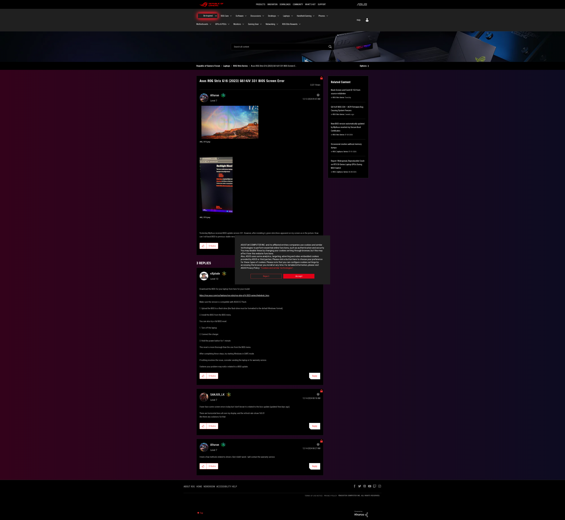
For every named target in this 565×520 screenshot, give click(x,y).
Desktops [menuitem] (272, 16)
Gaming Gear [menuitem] (253, 24)
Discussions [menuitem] (256, 16)
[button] (229, 122)
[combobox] (282, 46)
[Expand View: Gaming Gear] (260, 24)
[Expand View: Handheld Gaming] (313, 16)
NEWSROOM (209, 486)
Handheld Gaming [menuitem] (304, 16)
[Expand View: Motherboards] (210, 24)
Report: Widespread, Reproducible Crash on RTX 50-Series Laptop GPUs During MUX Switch (347, 164)
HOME (199, 486)
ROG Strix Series (240, 66)
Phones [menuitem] (322, 16)
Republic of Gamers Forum (208, 66)
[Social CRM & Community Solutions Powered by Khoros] (361, 514)
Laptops (226, 66)
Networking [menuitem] (270, 24)
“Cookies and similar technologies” (277, 268)
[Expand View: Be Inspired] (216, 16)
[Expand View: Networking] (277, 24)
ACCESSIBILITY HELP (226, 486)
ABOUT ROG (189, 486)
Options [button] (363, 66)
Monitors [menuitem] (237, 24)
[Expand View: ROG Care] (230, 16)
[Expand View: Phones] (327, 16)
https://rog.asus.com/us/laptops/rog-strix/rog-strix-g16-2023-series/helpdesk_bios (234, 295)
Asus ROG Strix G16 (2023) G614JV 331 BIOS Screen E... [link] (274, 66)
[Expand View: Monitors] (243, 24)
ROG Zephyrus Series (340, 152)
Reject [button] (266, 276)
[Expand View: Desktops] (278, 16)
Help (358, 20)
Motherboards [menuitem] (202, 24)
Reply (314, 376)
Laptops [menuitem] (286, 16)
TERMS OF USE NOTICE (314, 496)
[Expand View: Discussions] (263, 16)
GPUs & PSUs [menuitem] (220, 24)
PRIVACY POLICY (330, 496)
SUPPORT (322, 4)
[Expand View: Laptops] (292, 16)
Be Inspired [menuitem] (208, 16)
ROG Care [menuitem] (225, 16)
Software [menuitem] (240, 16)
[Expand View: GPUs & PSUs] (228, 24)
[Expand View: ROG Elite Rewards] (299, 24)
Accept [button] (298, 276)
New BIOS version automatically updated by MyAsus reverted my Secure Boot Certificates (347, 127)
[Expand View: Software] (245, 16)
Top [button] (201, 513)
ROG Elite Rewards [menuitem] (290, 24)
